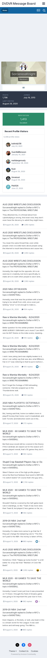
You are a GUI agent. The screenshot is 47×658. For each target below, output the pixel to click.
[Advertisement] (23, 38)
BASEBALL (13, 439)
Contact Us (23, 651)
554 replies (28, 309)
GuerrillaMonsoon (18, 152)
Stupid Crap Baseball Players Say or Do (22, 462)
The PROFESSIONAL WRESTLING (23, 210)
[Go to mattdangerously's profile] (8, 161)
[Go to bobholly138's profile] (8, 145)
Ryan (13, 169)
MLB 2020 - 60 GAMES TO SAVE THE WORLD (22, 432)
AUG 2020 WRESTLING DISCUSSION (22, 204)
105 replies (28, 338)
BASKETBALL (15, 295)
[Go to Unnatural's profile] (8, 178)
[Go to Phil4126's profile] (8, 187)
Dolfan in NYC (32, 207)
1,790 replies (28, 482)
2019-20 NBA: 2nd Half (14, 520)
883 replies (27, 541)
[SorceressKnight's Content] (23, 87)
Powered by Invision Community (23, 654)
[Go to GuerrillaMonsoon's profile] (8, 153)
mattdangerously (18, 160)
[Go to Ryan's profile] (8, 170)
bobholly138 (16, 144)
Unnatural (15, 177)
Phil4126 (14, 186)
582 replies (27, 454)
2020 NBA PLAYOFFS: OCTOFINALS (21, 403)
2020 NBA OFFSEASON (15, 289)
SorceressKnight (10, 207)
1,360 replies (28, 225)
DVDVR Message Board (19, 3)
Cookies (34, 651)
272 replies (27, 423)
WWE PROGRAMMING (18, 323)
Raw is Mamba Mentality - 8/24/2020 (21, 317)
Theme (12, 651)
